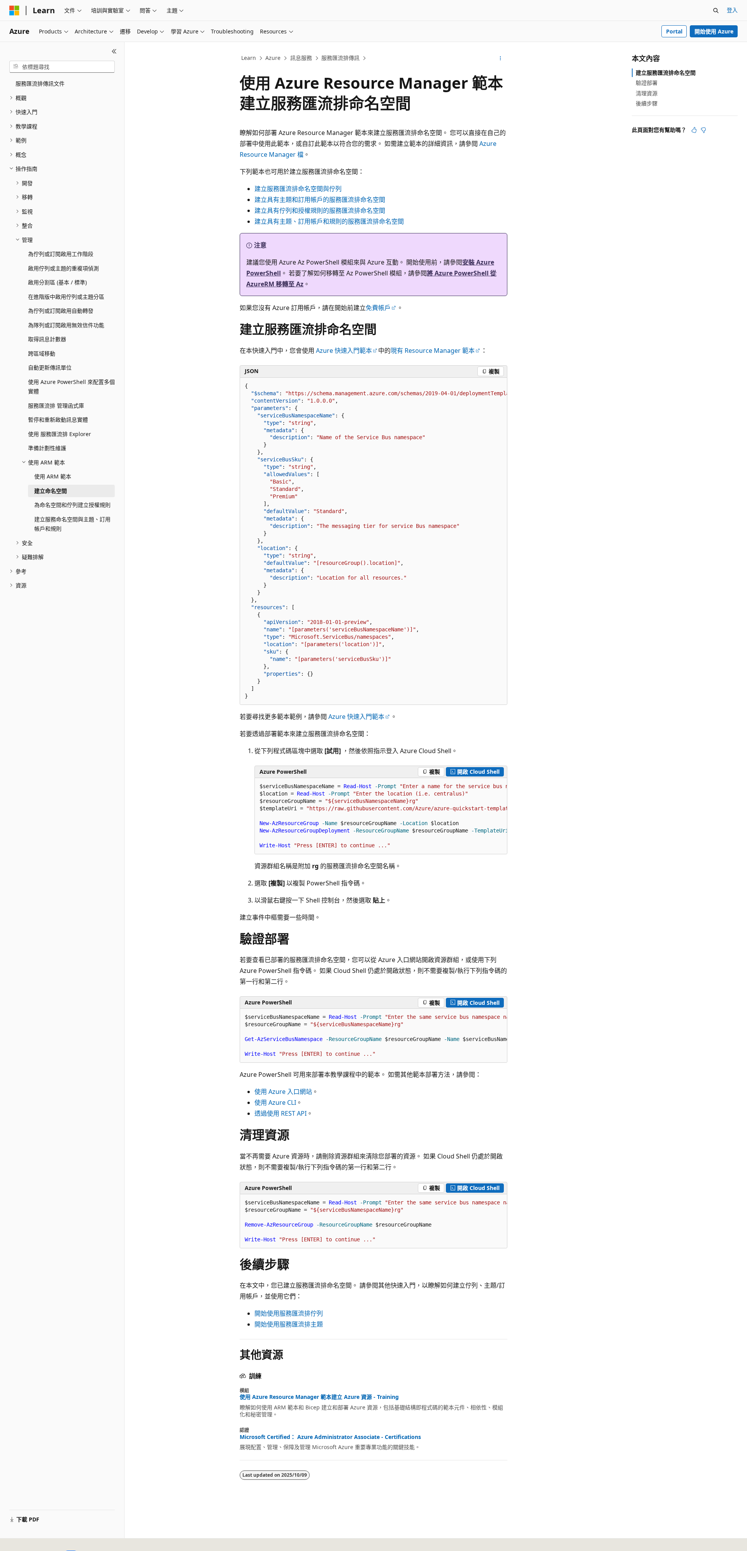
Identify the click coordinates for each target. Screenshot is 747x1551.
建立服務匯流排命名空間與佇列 (298, 188)
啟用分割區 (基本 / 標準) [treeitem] (57, 282)
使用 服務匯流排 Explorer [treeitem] (59, 434)
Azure (273, 57)
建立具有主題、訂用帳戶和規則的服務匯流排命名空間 (329, 221)
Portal (674, 31)
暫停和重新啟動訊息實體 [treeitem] (58, 419)
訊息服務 (301, 57)
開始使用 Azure (713, 31)
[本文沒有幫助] (703, 130)
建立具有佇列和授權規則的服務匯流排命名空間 (319, 210)
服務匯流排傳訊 (340, 57)
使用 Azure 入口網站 (283, 1091)
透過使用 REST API (280, 1113)
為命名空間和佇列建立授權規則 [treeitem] (72, 504)
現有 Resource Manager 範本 (433, 350)
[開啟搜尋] (716, 11)
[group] (373, 541)
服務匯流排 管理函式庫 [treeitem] (56, 405)
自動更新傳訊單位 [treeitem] (50, 367)
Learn (248, 57)
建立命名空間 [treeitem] (50, 490)
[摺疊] (114, 51)
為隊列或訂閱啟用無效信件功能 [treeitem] (66, 325)
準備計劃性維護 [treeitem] (47, 448)
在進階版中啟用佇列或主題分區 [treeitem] (66, 296)
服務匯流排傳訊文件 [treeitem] (40, 83)
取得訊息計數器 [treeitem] (47, 339)
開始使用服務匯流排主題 (288, 1324)
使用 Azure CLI (275, 1102)
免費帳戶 (378, 307)
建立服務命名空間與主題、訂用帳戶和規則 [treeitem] (72, 524)
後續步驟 (647, 103)
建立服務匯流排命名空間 (666, 72)
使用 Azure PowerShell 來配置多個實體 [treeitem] (71, 386)
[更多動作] (500, 58)
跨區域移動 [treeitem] (41, 353)
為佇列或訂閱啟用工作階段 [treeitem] (60, 254)
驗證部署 (647, 82)
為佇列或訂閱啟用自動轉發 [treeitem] (60, 310)
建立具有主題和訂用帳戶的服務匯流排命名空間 (319, 199)
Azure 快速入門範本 (344, 350)
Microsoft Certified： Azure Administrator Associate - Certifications (330, 1437)
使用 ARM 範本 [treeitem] (52, 476)
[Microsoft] (14, 10)
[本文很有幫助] (694, 130)
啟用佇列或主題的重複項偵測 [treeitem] (63, 268)
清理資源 (647, 93)
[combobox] (62, 67)
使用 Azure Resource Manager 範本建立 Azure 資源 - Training (319, 1396)
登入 (732, 10)
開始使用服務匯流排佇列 (288, 1313)
